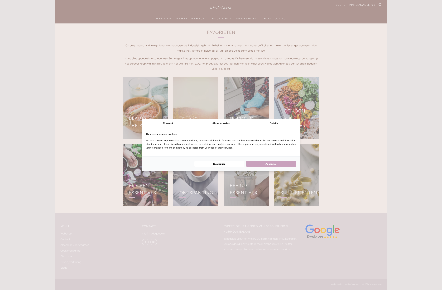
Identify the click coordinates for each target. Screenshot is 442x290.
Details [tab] (274, 123)
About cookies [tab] (221, 123)
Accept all (271, 164)
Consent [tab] (168, 123)
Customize (219, 164)
